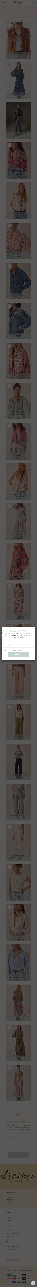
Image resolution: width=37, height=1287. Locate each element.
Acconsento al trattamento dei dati (13, 650)
